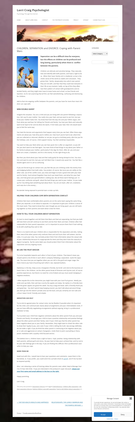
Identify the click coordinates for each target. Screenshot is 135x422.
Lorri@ (65, 359)
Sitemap (85, 20)
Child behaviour (57, 386)
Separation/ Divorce (38, 386)
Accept (103, 414)
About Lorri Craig (31, 20)
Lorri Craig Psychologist (33, 10)
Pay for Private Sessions (61, 20)
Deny (123, 414)
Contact (45, 20)
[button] (131, 398)
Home (19, 20)
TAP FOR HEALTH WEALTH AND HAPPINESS (33, 402)
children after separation (70, 386)
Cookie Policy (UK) (99, 20)
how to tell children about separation (68, 389)
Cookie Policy (110, 418)
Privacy (116, 418)
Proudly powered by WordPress (32, 413)
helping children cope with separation (44, 389)
